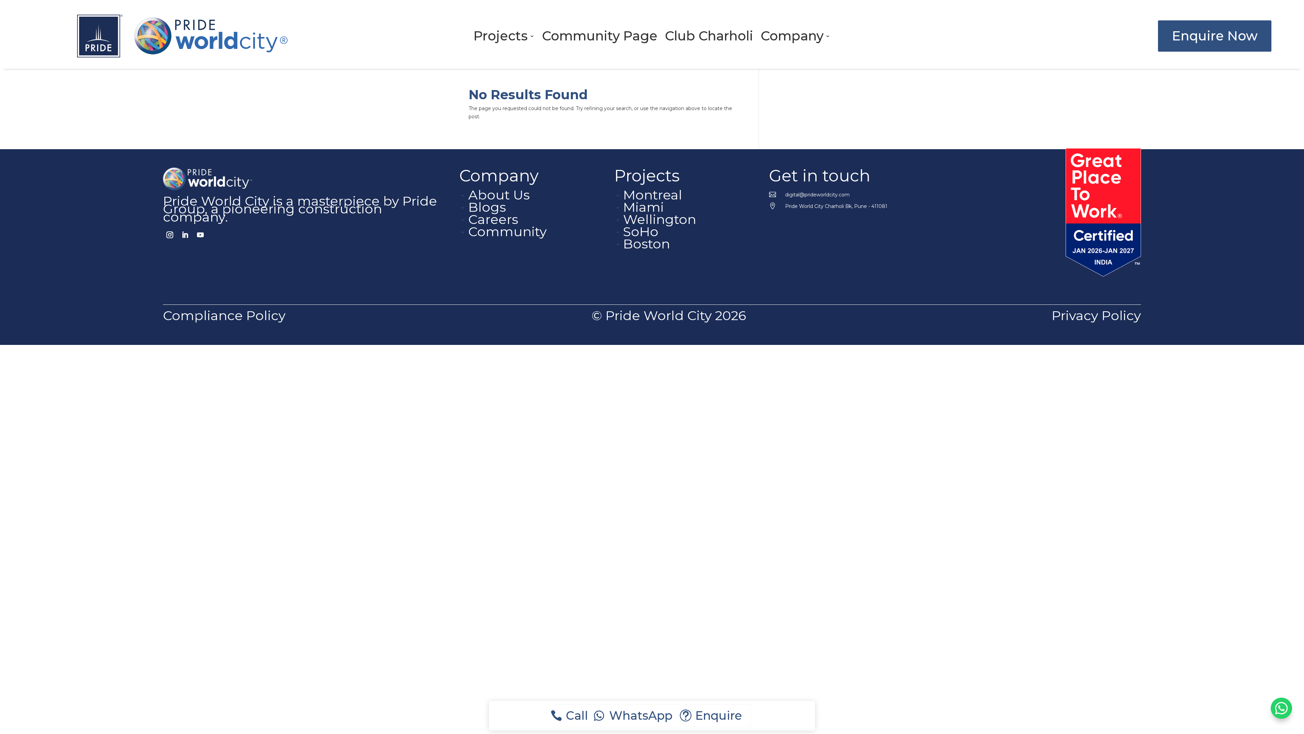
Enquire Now (1215, 36)
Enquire (718, 716)
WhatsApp (640, 716)
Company (792, 37)
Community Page (599, 37)
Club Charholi (709, 37)
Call (577, 716)
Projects (500, 37)
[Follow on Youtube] (200, 235)
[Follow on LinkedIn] (185, 235)
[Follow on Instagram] (170, 235)
